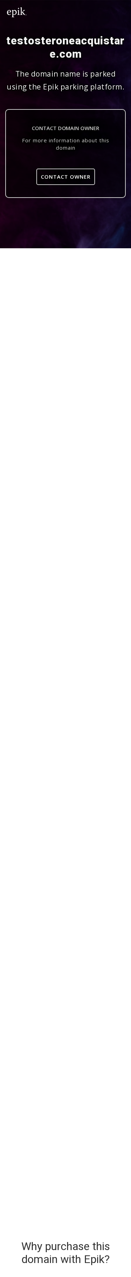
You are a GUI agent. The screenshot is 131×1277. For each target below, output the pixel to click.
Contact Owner (65, 176)
